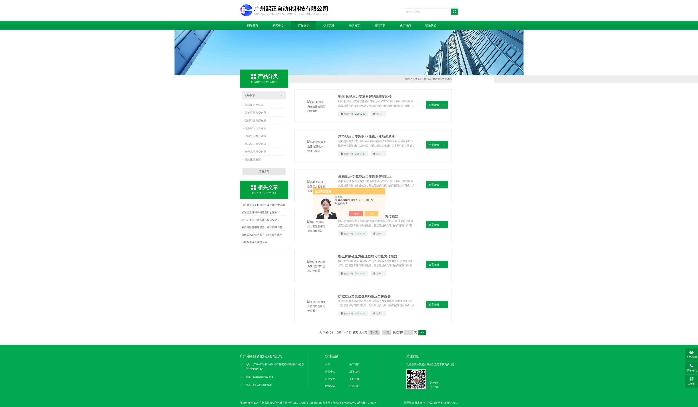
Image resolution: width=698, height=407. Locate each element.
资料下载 (379, 25)
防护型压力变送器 (255, 112)
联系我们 (430, 25)
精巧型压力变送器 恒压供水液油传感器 (366, 136)
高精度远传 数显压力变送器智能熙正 (365, 176)
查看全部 (264, 171)
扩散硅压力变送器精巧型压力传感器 (364, 296)
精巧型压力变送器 (255, 144)
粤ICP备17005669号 (344, 402)
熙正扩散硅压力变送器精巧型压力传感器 (367, 256)
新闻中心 (278, 25)
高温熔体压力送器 (255, 128)
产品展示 (303, 25)
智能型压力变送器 (255, 120)
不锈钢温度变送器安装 (254, 242)
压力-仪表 (249, 95)
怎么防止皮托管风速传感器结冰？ (261, 220)
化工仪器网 (434, 402)
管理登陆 (409, 402)
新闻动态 (354, 371)
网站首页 (252, 25)
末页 (386, 332)
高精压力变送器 (254, 104)
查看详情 (434, 104)
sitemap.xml (449, 402)
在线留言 (354, 25)
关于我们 (405, 25)
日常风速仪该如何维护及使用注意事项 (263, 205)
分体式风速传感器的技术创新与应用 (262, 234)
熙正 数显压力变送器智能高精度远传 (365, 96)
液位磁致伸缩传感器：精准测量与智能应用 (264, 227)
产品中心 (415, 79)
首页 (407, 79)
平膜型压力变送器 (255, 136)
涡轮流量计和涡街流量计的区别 (259, 212)
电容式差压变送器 (255, 151)
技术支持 (329, 25)
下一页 (374, 332)
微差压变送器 (252, 159)
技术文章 (330, 379)
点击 (281, 95)
